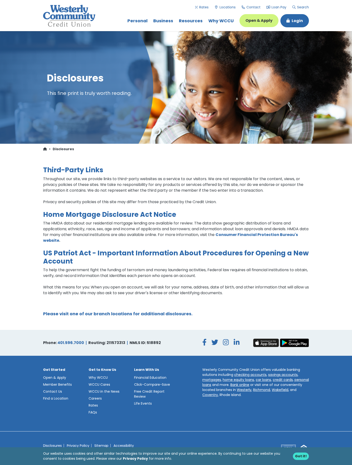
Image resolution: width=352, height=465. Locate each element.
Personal (137, 20)
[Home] (45, 149)
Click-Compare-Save (152, 384)
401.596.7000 (70, 342)
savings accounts (283, 374)
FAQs (93, 412)
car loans (263, 379)
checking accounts (250, 374)
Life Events (143, 403)
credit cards (283, 379)
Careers (95, 398)
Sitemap (101, 445)
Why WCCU (221, 20)
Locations (227, 7)
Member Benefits (57, 384)
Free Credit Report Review (149, 394)
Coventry (210, 394)
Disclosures (52, 445)
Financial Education (150, 377)
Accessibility (124, 445)
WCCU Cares (99, 384)
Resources (191, 20)
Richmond (261, 389)
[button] (294, 20)
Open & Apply (259, 20)
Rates (203, 7)
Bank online (239, 384)
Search (302, 7)
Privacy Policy (135, 458)
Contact (253, 7)
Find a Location (55, 398)
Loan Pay (278, 7)
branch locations (113, 314)
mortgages (211, 379)
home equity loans (238, 379)
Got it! (301, 456)
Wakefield (280, 389)
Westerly (244, 389)
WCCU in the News (104, 391)
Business (163, 20)
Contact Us (52, 391)
